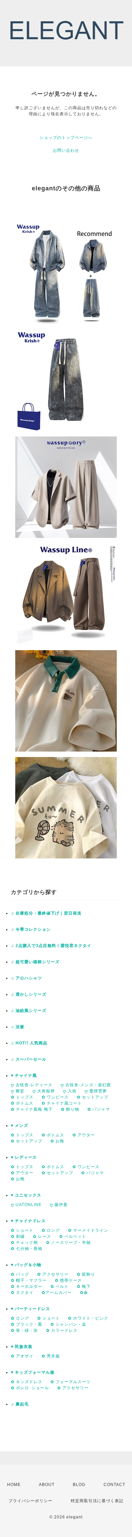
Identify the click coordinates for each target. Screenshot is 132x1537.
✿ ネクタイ (22, 1292)
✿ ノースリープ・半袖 (68, 1242)
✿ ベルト (59, 1286)
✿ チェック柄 (24, 1242)
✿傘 (84, 1292)
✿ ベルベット (72, 1236)
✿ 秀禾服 (51, 1356)
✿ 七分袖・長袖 (26, 1248)
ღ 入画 (69, 1091)
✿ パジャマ (98, 1109)
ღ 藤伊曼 (59, 1204)
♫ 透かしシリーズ (28, 994)
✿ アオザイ (22, 1356)
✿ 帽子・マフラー (29, 1280)
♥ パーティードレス (30, 1308)
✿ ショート (22, 1230)
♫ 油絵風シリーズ (28, 1010)
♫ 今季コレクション (31, 929)
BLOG (79, 1484)
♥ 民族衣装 (21, 1346)
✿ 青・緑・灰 (24, 1330)
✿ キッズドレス (26, 1381)
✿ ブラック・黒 (26, 1324)
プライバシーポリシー (30, 1500)
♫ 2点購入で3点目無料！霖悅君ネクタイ (51, 945)
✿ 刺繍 (18, 1236)
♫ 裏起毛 (20, 1404)
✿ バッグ (20, 1274)
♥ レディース (24, 1157)
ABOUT (46, 1484)
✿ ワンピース (55, 1097)
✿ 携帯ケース (68, 1280)
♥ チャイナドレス (28, 1221)
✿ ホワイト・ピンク (88, 1318)
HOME (14, 1484)
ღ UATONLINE (26, 1204)
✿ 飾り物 (70, 1109)
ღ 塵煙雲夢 (96, 1091)
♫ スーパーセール (28, 1059)
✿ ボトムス (22, 1103)
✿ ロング (51, 1230)
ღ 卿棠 (17, 1091)
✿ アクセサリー (53, 1274)
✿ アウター (83, 1135)
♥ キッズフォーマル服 (32, 1372)
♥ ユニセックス (26, 1195)
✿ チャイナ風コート (62, 1103)
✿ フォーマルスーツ (70, 1381)
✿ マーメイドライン (88, 1230)
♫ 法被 (17, 1026)
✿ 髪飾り (86, 1274)
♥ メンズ (19, 1125)
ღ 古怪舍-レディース (31, 1085)
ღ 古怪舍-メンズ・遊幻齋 (86, 1085)
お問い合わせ (66, 150)
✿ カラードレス (62, 1330)
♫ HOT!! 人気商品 (29, 1043)
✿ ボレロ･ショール (30, 1388)
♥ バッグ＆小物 (26, 1264)
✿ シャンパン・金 (68, 1324)
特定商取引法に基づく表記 (97, 1500)
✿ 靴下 (84, 1286)
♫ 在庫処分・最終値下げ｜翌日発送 (46, 913)
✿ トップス (22, 1097)
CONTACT (114, 1484)
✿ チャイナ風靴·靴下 (32, 1109)
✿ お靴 (57, 1141)
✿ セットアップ (92, 1097)
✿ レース (42, 1236)
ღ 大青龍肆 (43, 1091)
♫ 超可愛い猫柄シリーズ (35, 962)
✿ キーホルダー (26, 1286)
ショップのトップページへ (66, 137)
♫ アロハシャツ (26, 978)
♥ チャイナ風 (24, 1075)
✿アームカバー (57, 1292)
